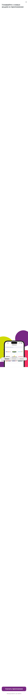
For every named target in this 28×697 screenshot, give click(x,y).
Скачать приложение (14, 689)
